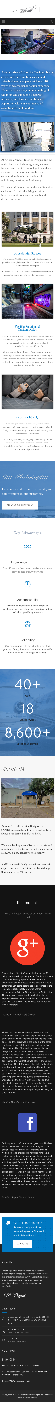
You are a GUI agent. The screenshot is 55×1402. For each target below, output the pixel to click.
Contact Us (22, 1244)
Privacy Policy (31, 1397)
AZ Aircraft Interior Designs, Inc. (30, 1395)
